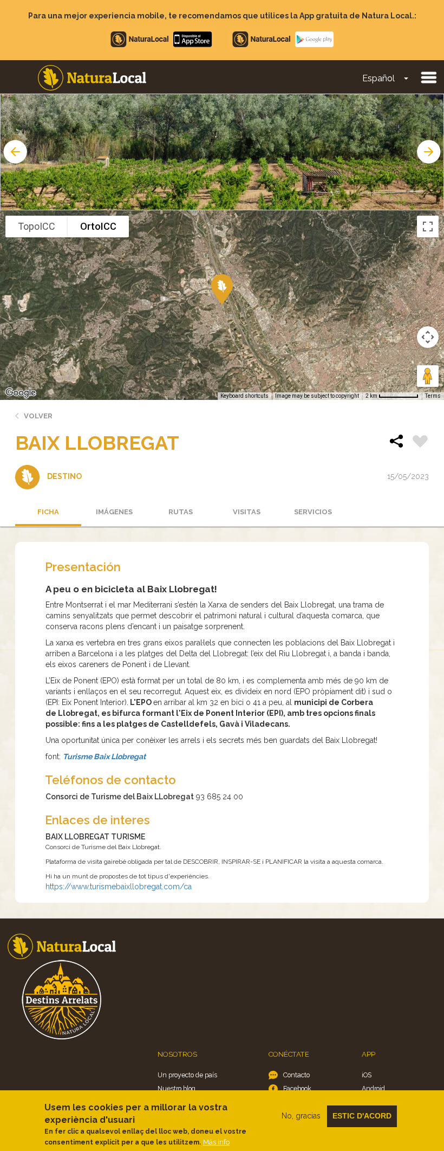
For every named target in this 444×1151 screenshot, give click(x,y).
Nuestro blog (176, 1088)
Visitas (246, 512)
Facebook (297, 1088)
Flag (420, 442)
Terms (433, 396)
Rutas (180, 512)
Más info (216, 1142)
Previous (14, 151)
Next (429, 151)
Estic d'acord (361, 1115)
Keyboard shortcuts (244, 396)
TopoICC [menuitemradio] (36, 226)
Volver (38, 416)
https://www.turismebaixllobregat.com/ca (118, 886)
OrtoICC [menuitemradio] (98, 226)
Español (378, 78)
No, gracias (301, 1115)
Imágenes (114, 512)
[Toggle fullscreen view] (428, 226)
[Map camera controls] (428, 337)
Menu (428, 77)
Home (92, 77)
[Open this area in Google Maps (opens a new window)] (20, 393)
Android (373, 1088)
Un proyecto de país (187, 1075)
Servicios (313, 512)
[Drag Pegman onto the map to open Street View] (428, 376)
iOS (366, 1075)
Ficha (48, 512)
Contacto (296, 1075)
